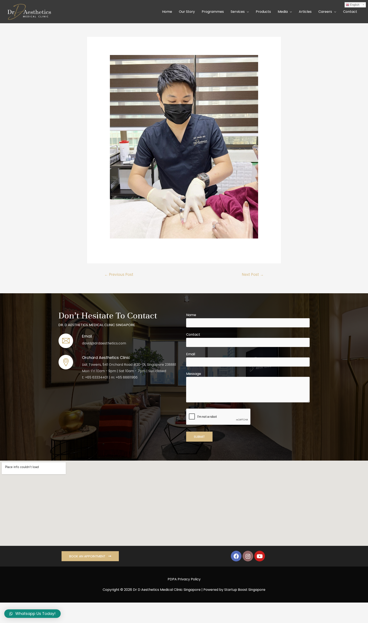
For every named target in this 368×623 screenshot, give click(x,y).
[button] (90, 556)
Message (193, 373)
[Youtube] (259, 556)
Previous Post (118, 274)
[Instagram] (248, 556)
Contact (193, 334)
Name (191, 314)
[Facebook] (236, 556)
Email (190, 354)
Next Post (253, 274)
